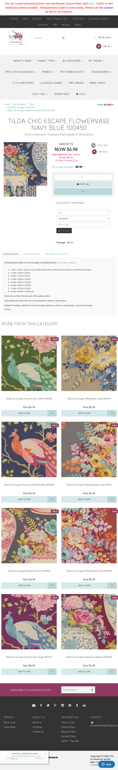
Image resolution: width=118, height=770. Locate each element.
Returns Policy (68, 731)
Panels (47, 71)
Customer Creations (98, 18)
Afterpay (65, 24)
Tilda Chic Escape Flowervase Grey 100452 (29, 570)
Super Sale (61, 94)
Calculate (65, 230)
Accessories (101, 71)
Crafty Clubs (78, 18)
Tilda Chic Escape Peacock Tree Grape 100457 (29, 657)
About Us (37, 18)
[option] (25, 164)
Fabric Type (46, 60)
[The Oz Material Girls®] (16, 37)
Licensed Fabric (51, 82)
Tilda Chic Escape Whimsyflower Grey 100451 (89, 484)
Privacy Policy (68, 727)
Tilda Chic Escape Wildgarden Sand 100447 (89, 398)
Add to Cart (24, 413)
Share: (100, 105)
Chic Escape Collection (66, 263)
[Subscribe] (91, 689)
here (91, 3)
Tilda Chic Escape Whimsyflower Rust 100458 (89, 570)
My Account (104, 37)
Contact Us (42, 24)
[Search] (63, 37)
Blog (25, 18)
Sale (82, 94)
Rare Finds (97, 82)
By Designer (72, 60)
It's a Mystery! (23, 82)
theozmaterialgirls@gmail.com (102, 725)
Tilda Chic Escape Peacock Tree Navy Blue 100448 (29, 484)
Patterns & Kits (72, 71)
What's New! (22, 60)
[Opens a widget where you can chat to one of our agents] (106, 764)
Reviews (50, 254)
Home (7, 104)
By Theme (96, 60)
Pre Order (76, 82)
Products (14, 18)
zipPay (78, 24)
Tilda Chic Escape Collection (21, 107)
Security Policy (68, 736)
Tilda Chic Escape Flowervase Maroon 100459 (89, 657)
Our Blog (37, 727)
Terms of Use (68, 722)
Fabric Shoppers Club (56, 18)
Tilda (31, 104)
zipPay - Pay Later (70, 741)
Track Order (10, 727)
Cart (106, 46)
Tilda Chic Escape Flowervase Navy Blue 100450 (31, 110)
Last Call (39, 94)
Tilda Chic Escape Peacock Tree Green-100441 (29, 398)
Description (11, 254)
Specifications (31, 254)
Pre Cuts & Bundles (20, 71)
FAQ (55, 24)
